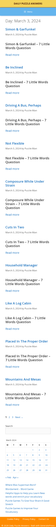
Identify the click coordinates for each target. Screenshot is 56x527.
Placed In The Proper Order (26, 341)
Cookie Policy (13, 519)
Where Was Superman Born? (20, 484)
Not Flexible (14, 143)
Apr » (15, 477)
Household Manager (21, 265)
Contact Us (44, 519)
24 (46, 465)
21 (27, 465)
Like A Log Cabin (18, 303)
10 (46, 455)
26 (14, 470)
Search (9, 426)
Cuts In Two (14, 227)
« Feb (8, 477)
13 (21, 460)
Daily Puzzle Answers (28, 3)
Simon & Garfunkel (20, 29)
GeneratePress (47, 525)
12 (14, 460)
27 (21, 470)
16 (40, 460)
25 (8, 470)
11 (8, 460)
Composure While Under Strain (24, 183)
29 (33, 470)
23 (40, 465)
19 (14, 465)
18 (8, 465)
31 (46, 470)
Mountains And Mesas (23, 379)
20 (21, 465)
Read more (12, 55)
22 (33, 465)
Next (19, 417)
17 (46, 460)
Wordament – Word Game (19, 489)
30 (40, 470)
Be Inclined (14, 67)
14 (27, 460)
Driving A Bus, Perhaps (23, 105)
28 (27, 470)
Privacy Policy (29, 519)
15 (33, 460)
